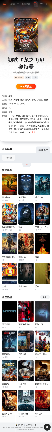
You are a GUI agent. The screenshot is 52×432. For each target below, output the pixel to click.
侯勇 (10, 99)
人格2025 (22, 286)
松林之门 (39, 324)
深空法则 (22, 197)
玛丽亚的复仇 (24, 324)
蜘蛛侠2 (38, 413)
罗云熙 (40, 99)
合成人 (5, 286)
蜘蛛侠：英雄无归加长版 (42, 354)
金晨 (22, 99)
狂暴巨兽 (22, 384)
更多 (44, 297)
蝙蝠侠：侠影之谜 (42, 384)
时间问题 (6, 324)
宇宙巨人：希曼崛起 (42, 227)
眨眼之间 (22, 354)
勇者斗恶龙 (7, 413)
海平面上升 (23, 413)
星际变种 (6, 354)
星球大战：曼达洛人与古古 (9, 257)
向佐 (34, 99)
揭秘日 (21, 227)
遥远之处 (39, 197)
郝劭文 (47, 99)
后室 (37, 286)
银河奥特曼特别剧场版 (9, 227)
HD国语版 (8, 158)
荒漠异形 (22, 257)
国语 (10, 112)
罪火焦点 (6, 197)
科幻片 (19, 77)
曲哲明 (28, 99)
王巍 (10, 96)
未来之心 (6, 384)
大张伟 (16, 99)
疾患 (37, 257)
